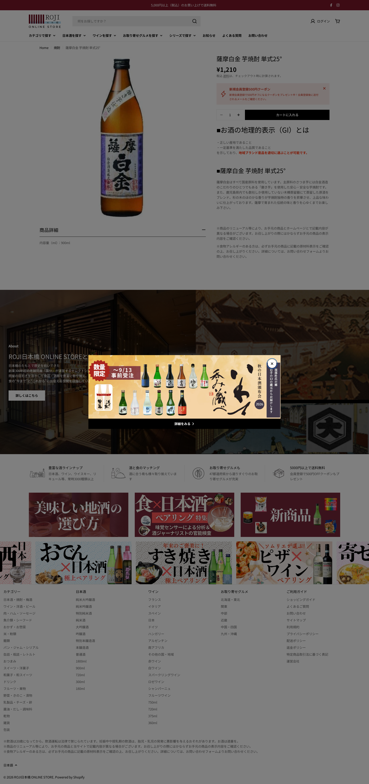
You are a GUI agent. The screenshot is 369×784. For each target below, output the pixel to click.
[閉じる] (272, 363)
